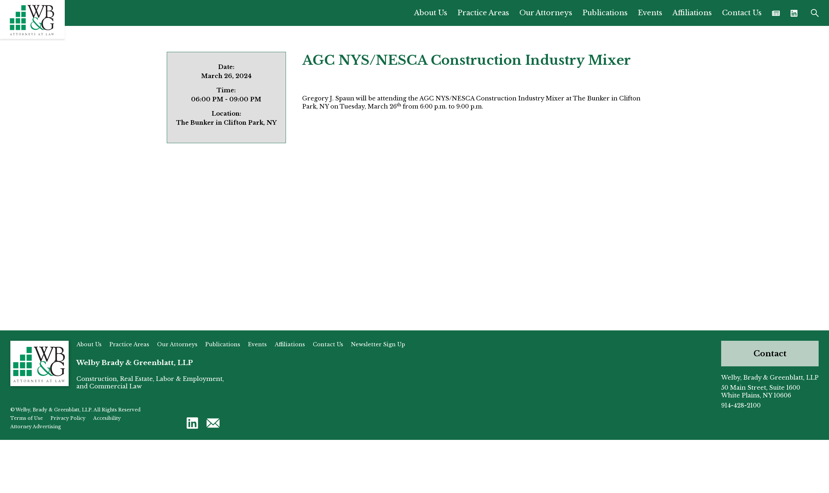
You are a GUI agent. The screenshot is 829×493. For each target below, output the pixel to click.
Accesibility (107, 418)
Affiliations (692, 12)
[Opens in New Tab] (776, 12)
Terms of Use (26, 418)
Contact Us (742, 12)
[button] (794, 12)
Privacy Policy (68, 418)
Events (650, 12)
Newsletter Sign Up (378, 344)
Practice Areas (483, 12)
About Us (430, 12)
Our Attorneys (545, 12)
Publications (605, 12)
